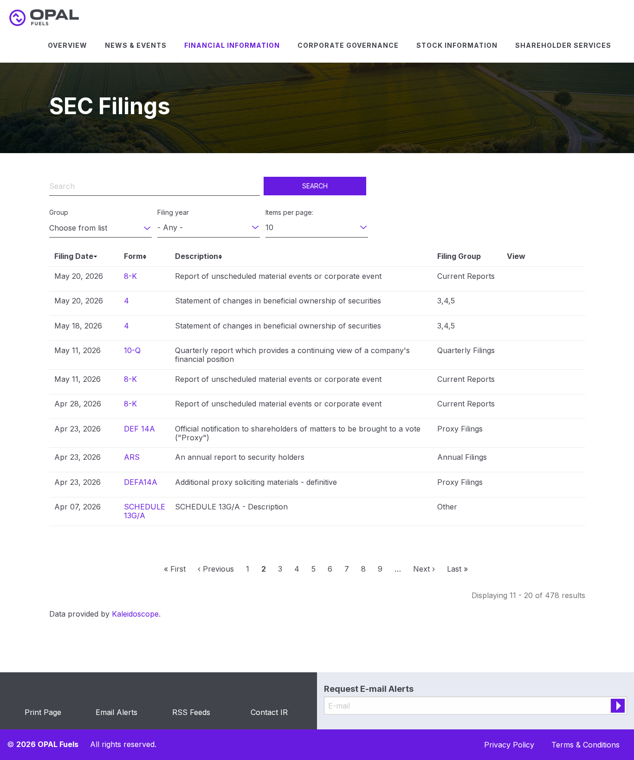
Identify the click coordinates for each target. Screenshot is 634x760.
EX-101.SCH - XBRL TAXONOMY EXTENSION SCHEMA (555, 279)
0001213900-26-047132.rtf (533, 460)
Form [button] (133, 256)
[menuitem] (67, 45)
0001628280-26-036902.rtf (533, 303)
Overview (67, 45)
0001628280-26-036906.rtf (533, 279)
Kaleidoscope (135, 613)
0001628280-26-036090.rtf (533, 328)
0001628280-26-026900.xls (544, 431)
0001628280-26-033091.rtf (533, 353)
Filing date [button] (73, 256)
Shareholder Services (563, 45)
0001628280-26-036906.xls (544, 279)
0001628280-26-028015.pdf (523, 406)
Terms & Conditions (585, 744)
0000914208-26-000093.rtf (533, 509)
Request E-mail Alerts (369, 689)
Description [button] (196, 256)
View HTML (512, 279)
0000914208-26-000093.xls (544, 509)
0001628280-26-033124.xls (544, 382)
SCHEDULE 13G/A (144, 511)
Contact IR (269, 712)
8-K (130, 276)
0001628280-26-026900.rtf (533, 431)
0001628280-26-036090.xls (544, 328)
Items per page (288, 212)
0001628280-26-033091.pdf (523, 353)
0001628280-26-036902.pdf (523, 303)
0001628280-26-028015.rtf (533, 406)
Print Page (43, 712)
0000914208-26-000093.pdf (523, 509)
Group (58, 212)
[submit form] (618, 706)
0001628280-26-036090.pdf (523, 328)
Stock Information (457, 45)
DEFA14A (140, 482)
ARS (132, 457)
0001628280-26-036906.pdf (523, 279)
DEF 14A (139, 428)
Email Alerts (116, 712)
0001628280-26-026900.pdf (523, 431)
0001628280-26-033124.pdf (523, 382)
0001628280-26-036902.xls (544, 303)
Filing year (173, 212)
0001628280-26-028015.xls (544, 406)
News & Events (136, 45)
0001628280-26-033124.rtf (533, 382)
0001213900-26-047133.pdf (523, 485)
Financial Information (232, 45)
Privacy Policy (509, 744)
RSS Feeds (191, 712)
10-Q (132, 350)
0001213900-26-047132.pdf (523, 460)
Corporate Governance (348, 45)
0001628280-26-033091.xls (544, 353)
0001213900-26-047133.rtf (533, 485)
